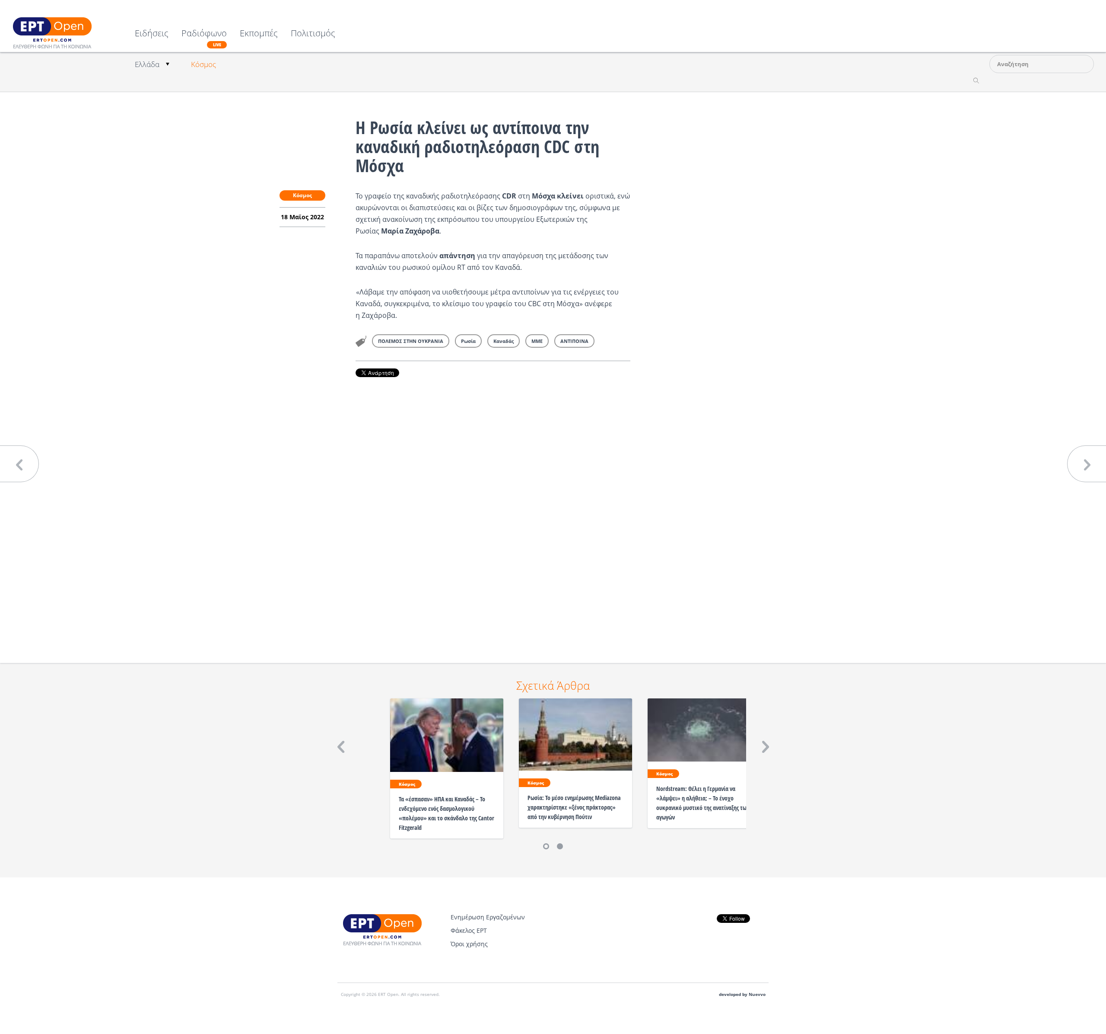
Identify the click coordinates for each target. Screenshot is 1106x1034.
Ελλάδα (147, 64)
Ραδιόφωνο (204, 38)
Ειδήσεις (151, 34)
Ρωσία (468, 341)
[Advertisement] (493, 508)
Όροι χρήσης (469, 944)
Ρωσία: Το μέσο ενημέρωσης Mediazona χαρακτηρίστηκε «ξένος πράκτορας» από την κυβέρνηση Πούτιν (574, 807)
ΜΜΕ (537, 341)
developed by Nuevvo (742, 994)
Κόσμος (203, 64)
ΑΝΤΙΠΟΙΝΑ (574, 341)
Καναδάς (503, 341)
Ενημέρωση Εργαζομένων (488, 917)
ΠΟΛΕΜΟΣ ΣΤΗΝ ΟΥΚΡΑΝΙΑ (410, 341)
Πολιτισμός (313, 34)
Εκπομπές (259, 34)
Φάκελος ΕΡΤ (469, 930)
